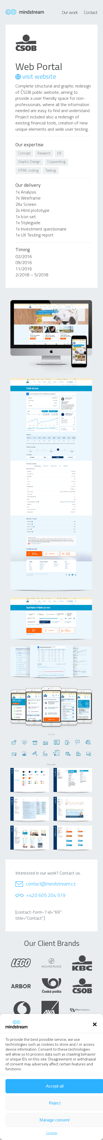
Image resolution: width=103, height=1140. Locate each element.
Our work (70, 12)
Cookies (51, 1132)
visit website (39, 76)
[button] (95, 1024)
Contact (91, 12)
